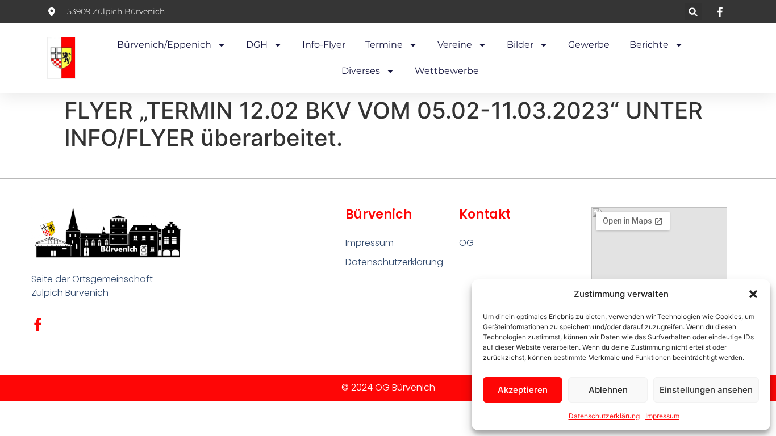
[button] (753, 294)
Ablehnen (608, 389)
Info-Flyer (323, 44)
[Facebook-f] (37, 324)
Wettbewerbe (447, 70)
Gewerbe (589, 44)
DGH (257, 44)
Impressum (662, 416)
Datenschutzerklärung (604, 416)
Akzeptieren (523, 389)
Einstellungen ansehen (706, 389)
